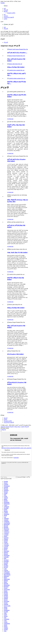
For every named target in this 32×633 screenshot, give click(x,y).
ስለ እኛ (5, 11)
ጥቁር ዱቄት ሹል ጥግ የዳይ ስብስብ (17, 252)
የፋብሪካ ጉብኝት (11, 13)
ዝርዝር (11, 119)
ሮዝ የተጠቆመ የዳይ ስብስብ (15, 354)
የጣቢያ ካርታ (17, 426)
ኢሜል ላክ (3, 429)
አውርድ (6, 16)
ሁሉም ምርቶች (25, 426)
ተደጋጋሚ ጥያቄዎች (9, 17)
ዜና (5, 14)
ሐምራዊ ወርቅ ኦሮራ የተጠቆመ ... (17, 52)
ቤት (5, 8)
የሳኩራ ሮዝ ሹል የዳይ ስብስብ (15, 67)
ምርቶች (6, 10)
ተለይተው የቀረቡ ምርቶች (7, 426)
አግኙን (5, 18)
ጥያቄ (8, 119)
